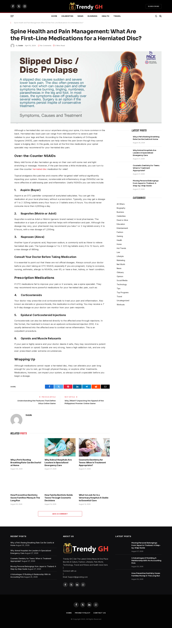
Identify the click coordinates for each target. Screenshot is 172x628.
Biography (121, 208)
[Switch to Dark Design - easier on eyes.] (156, 16)
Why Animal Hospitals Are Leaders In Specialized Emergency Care (58, 462)
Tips (118, 288)
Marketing (121, 260)
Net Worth (121, 264)
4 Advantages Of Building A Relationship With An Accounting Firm (146, 560)
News (80, 16)
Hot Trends (121, 248)
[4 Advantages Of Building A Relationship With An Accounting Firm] (122, 561)
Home (54, 16)
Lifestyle (120, 256)
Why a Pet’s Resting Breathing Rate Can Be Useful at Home (25, 462)
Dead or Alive (122, 220)
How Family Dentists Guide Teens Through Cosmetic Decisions (59, 498)
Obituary (120, 272)
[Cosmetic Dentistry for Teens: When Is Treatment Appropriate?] (94, 447)
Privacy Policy (82, 613)
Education (121, 224)
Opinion (120, 276)
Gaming (120, 236)
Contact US (99, 613)
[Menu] (12, 16)
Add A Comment (60, 514)
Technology (122, 284)
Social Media (122, 280)
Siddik (20, 45)
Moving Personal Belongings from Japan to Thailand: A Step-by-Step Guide (145, 183)
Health (105, 16)
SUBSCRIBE (153, 6)
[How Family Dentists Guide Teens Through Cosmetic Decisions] (60, 482)
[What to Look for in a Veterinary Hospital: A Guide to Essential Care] (94, 482)
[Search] (160, 16)
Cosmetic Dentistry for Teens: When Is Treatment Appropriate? (92, 462)
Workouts (121, 304)
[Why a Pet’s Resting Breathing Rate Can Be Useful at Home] (25, 447)
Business (92, 16)
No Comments (45, 45)
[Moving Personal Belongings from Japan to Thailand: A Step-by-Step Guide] (124, 184)
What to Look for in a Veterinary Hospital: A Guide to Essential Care (94, 498)
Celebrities (67, 16)
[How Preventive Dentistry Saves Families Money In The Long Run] (25, 482)
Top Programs (123, 292)
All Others (121, 204)
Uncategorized (123, 300)
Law (118, 252)
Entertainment (122, 228)
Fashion (120, 232)
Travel (117, 16)
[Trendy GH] (86, 6)
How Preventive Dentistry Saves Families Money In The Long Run (25, 498)
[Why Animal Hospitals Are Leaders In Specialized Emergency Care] (60, 447)
